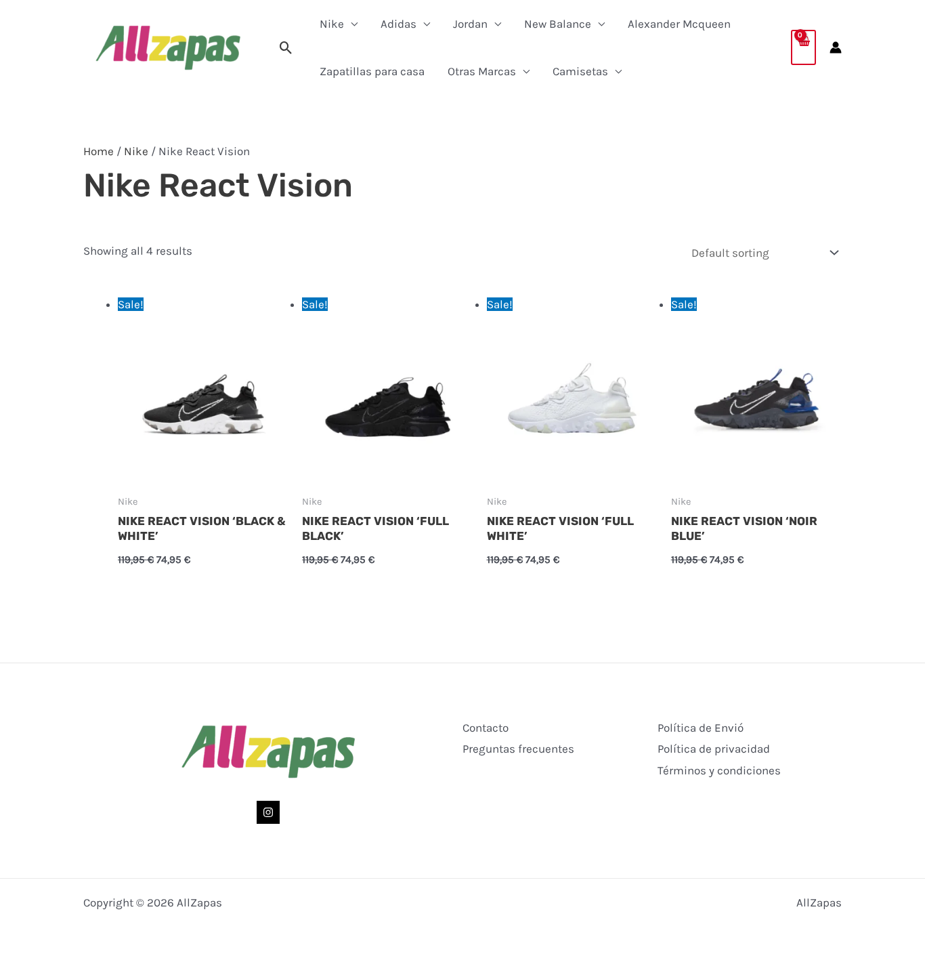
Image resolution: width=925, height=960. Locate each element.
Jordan (470, 23)
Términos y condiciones (719, 770)
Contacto (485, 727)
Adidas (398, 23)
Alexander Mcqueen (679, 23)
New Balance (557, 23)
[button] (286, 47)
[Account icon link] (836, 47)
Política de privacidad (714, 748)
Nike (332, 23)
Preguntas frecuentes (518, 748)
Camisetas (580, 71)
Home (98, 151)
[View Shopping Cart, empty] (803, 47)
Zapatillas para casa (372, 71)
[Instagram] (268, 812)
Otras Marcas (482, 71)
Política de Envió (701, 727)
